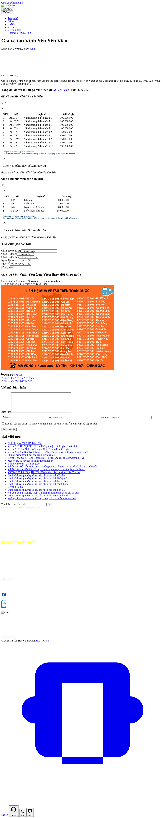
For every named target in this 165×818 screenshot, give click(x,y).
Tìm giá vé (8, 267)
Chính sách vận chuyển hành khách (21, 553)
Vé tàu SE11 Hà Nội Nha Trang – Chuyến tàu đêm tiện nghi (38, 449)
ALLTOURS (42, 640)
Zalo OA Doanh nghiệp (32, 607)
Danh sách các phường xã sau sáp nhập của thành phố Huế (38, 495)
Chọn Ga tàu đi (9, 253)
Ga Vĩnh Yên (28, 284)
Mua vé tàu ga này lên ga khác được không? (30, 460)
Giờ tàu (11, 24)
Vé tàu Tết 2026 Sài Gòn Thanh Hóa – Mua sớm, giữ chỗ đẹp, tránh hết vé (46, 457)
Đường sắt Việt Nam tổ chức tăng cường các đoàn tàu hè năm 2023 (42, 498)
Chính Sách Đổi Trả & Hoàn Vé (19, 559)
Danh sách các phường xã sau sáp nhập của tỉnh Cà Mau (36, 475)
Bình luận (6, 411)
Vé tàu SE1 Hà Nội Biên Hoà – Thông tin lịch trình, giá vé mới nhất (42, 446)
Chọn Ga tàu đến (10, 257)
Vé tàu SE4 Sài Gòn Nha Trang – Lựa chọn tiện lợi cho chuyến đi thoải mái (46, 469)
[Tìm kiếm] (49, 504)
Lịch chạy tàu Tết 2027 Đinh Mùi (25, 443)
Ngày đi (5, 260)
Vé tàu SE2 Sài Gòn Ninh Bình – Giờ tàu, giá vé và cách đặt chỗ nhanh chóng (48, 452)
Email (52, 417)
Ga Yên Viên (61, 89)
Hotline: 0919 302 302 (19, 32)
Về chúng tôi (14, 30)
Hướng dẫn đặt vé (12, 547)
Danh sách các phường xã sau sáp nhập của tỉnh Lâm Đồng (38, 481)
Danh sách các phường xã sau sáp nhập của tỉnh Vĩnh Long (38, 484)
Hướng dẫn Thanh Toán (15, 576)
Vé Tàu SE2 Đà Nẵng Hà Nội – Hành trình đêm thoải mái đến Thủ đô (44, 472)
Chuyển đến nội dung (12, 2)
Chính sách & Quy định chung (18, 570)
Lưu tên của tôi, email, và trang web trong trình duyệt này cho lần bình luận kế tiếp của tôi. (51, 423)
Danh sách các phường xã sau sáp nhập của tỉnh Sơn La (36, 489)
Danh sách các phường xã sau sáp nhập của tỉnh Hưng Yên (38, 478)
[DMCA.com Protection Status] (9, 637)
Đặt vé (11, 21)
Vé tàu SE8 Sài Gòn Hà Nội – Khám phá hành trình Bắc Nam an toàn (43, 492)
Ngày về (5, 263)
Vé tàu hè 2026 (15, 486)
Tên (3, 417)
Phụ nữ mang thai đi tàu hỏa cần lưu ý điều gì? (31, 455)
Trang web (103, 417)
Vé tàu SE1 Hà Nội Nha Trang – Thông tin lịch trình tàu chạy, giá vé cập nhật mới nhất (52, 466)
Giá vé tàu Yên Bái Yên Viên (19, 378)
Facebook (24, 596)
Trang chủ (13, 18)
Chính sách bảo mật (13, 565)
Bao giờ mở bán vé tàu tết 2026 (24, 463)
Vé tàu (11, 27)
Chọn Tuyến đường (11, 250)
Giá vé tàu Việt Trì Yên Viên (18, 381)
